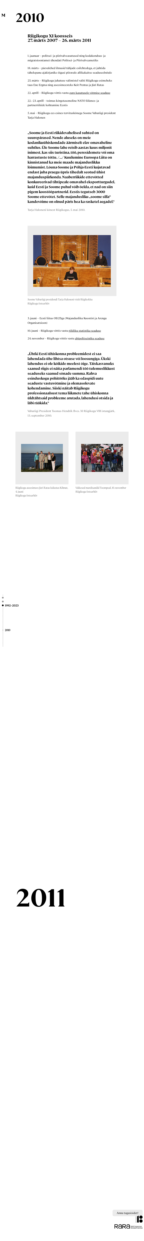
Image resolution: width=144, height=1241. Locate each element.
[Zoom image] (72, 260)
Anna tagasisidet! (127, 1213)
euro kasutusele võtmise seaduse (89, 93)
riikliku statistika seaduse (85, 330)
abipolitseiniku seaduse (89, 338)
